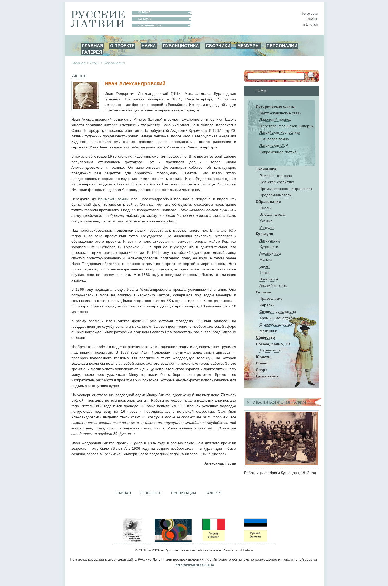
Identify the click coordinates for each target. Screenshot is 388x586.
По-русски (309, 13)
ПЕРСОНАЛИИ (282, 45)
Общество (265, 337)
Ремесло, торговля (275, 176)
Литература (269, 240)
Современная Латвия (278, 152)
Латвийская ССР (273, 145)
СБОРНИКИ (218, 45)
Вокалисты (268, 279)
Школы (265, 208)
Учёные (266, 221)
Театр (264, 272)
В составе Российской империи (286, 126)
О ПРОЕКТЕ (122, 45)
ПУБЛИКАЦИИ (183, 493)
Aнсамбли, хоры (273, 285)
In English (310, 24)
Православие (270, 298)
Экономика (266, 169)
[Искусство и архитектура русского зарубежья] (172, 541)
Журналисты (270, 350)
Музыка (265, 259)
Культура (264, 234)
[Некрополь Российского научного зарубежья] (132, 541)
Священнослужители (277, 311)
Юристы (263, 357)
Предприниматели (275, 195)
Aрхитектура (270, 253)
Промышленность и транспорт (285, 188)
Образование (268, 201)
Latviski (312, 19)
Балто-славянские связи (280, 113)
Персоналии (114, 63)
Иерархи (267, 305)
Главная (78, 63)
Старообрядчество (275, 324)
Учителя (266, 227)
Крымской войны (113, 199)
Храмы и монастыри (277, 318)
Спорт (261, 370)
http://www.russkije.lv (194, 565)
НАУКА (148, 45)
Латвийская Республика (279, 132)
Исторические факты (275, 106)
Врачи (261, 363)
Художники (268, 247)
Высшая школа (272, 214)
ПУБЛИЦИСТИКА (181, 45)
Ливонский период (275, 119)
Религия (263, 292)
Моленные (268, 331)
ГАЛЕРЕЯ (92, 52)
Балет (264, 266)
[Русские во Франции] (234, 541)
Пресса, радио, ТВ (273, 344)
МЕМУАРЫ (248, 45)
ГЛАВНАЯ (92, 45)
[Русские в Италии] (213, 541)
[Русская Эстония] (255, 541)
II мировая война (274, 139)
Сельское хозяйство (276, 182)
